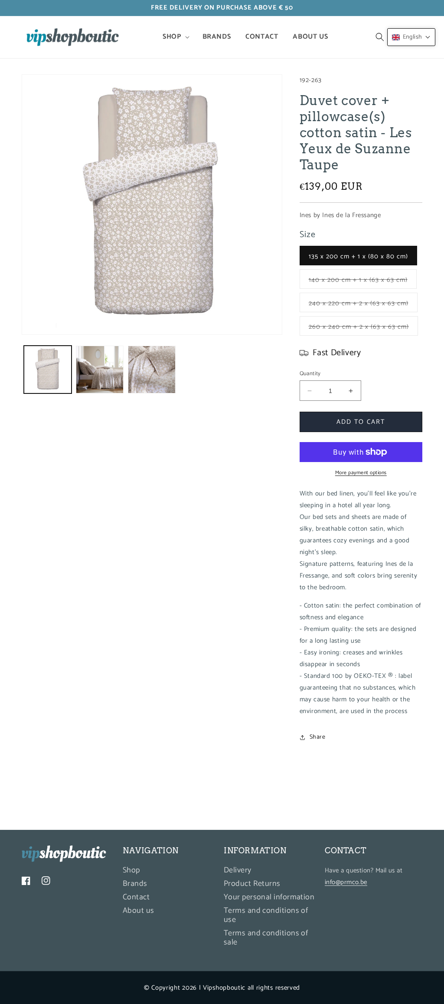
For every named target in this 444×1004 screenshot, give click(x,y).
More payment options (361, 473)
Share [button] (318, 737)
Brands (135, 883)
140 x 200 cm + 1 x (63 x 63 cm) (363, 281)
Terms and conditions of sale (266, 938)
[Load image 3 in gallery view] (100, 369)
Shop (131, 871)
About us (138, 910)
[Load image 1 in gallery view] (48, 369)
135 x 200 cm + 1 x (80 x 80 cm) (358, 256)
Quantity (310, 374)
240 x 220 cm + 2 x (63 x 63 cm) (363, 304)
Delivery (237, 871)
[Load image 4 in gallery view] (152, 369)
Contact (136, 897)
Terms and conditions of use (266, 915)
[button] (175, 37)
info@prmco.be (346, 882)
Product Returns (252, 883)
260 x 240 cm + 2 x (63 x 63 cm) (363, 328)
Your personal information (269, 897)
